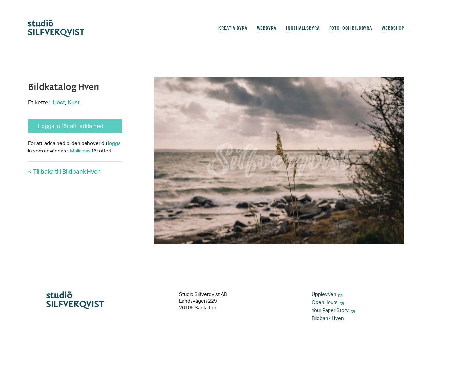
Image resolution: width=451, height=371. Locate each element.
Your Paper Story (330, 310)
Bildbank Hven (328, 318)
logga (114, 143)
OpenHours (325, 302)
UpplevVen (324, 294)
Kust (74, 102)
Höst (59, 102)
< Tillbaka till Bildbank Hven (64, 172)
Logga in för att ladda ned (70, 126)
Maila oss (80, 151)
